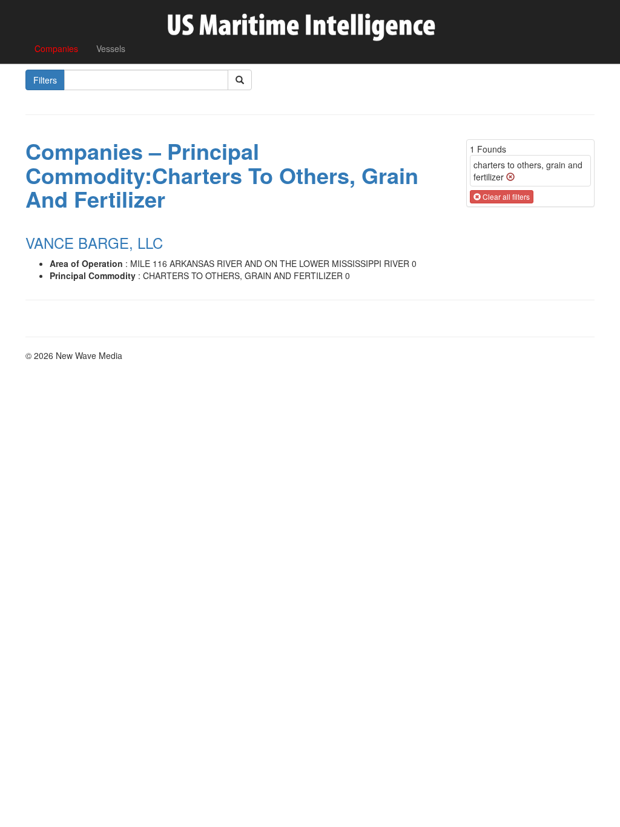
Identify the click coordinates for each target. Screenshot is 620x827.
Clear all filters (505, 196)
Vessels (110, 48)
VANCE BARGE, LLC (94, 242)
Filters (45, 80)
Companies (56, 48)
